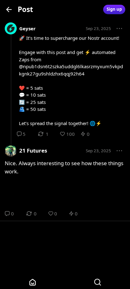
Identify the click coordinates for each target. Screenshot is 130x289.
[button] (120, 29)
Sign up (114, 9)
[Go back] (9, 9)
